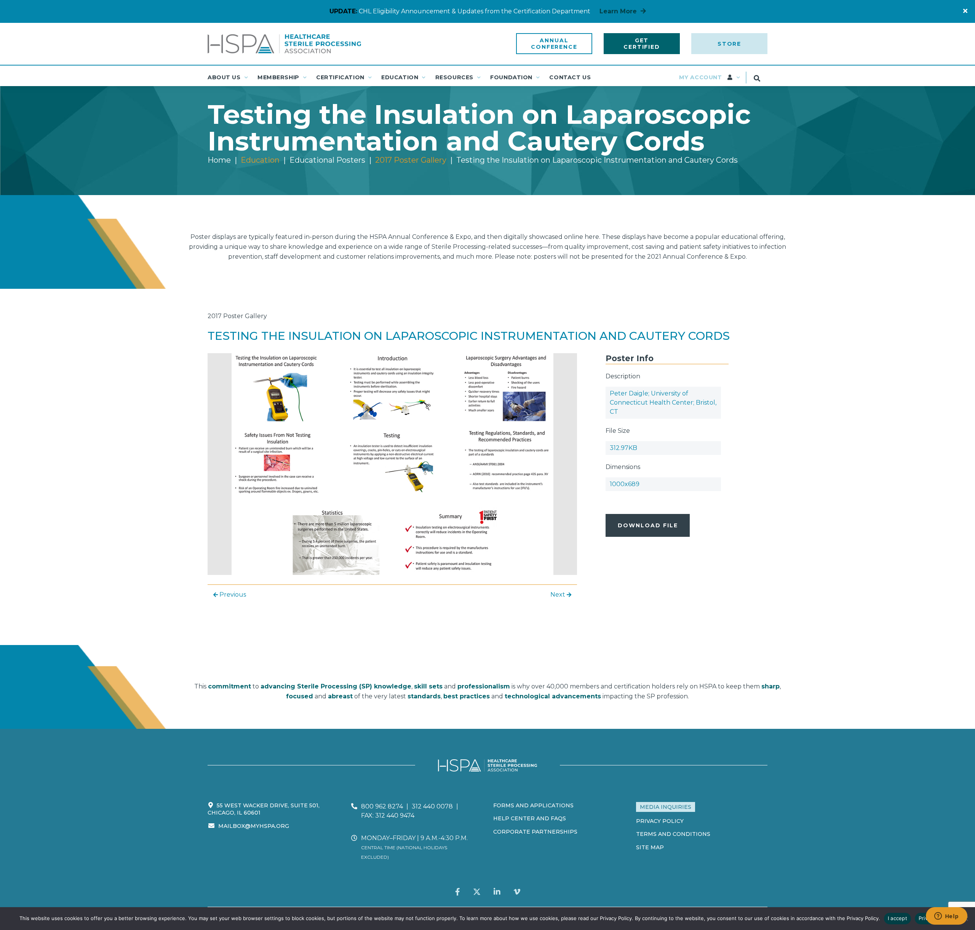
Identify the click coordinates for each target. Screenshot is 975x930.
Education (399, 77)
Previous (232, 594)
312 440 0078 (432, 806)
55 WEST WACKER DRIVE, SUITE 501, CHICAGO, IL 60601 (264, 809)
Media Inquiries (665, 807)
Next (558, 594)
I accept (897, 918)
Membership (278, 77)
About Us (224, 77)
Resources (454, 77)
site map (650, 847)
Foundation (511, 77)
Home (219, 160)
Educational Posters (327, 160)
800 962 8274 (382, 806)
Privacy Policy (660, 821)
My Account (701, 77)
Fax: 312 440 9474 (387, 815)
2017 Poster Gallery (410, 160)
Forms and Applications (533, 805)
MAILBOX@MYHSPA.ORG (253, 826)
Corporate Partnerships (535, 831)
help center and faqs (529, 818)
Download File (648, 525)
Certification (340, 77)
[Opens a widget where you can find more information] (946, 916)
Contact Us (570, 77)
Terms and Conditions (673, 834)
